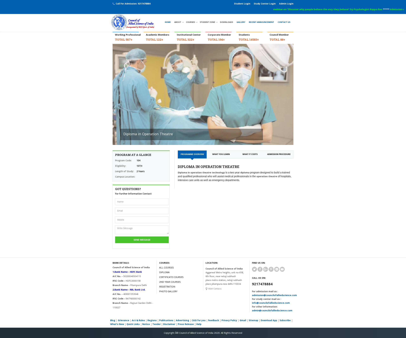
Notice (146, 324)
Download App (269, 320)
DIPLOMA (164, 272)
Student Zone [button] (207, 22)
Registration (167, 286)
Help (198, 324)
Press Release (186, 324)
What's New (117, 324)
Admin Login (286, 3)
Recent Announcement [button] (261, 22)
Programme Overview (192, 154)
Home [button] (168, 22)
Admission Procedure (279, 154)
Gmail (243, 320)
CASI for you (199, 320)
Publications (166, 320)
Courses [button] (190, 22)
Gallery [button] (241, 22)
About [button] (177, 22)
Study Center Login (265, 3)
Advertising (182, 320)
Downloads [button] (226, 22)
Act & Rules (138, 320)
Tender (156, 324)
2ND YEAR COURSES (170, 281)
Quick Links (133, 324)
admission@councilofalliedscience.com (274, 295)
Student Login (242, 3)
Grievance (123, 320)
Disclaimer (169, 324)
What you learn (221, 154)
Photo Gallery (168, 291)
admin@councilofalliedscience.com (272, 310)
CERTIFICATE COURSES (171, 277)
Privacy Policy (229, 320)
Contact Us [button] (284, 22)
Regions (152, 320)
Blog (112, 320)
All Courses (166, 267)
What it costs (250, 154)
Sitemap (253, 320)
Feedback (213, 320)
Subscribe (285, 320)
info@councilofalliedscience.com (271, 302)
